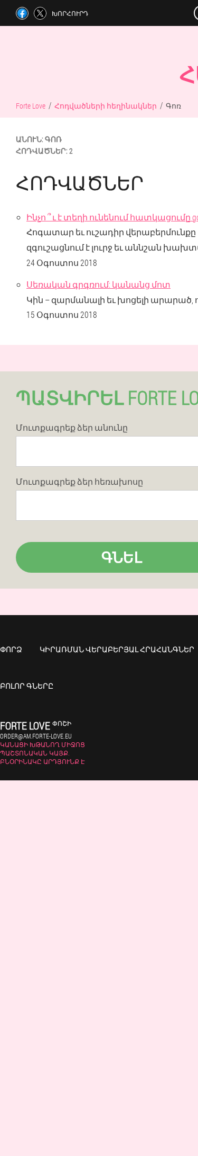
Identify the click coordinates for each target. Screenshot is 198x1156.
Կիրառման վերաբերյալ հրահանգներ (117, 649)
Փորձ (11, 649)
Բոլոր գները (26, 686)
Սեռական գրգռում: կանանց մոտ (98, 284)
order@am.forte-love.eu (36, 736)
